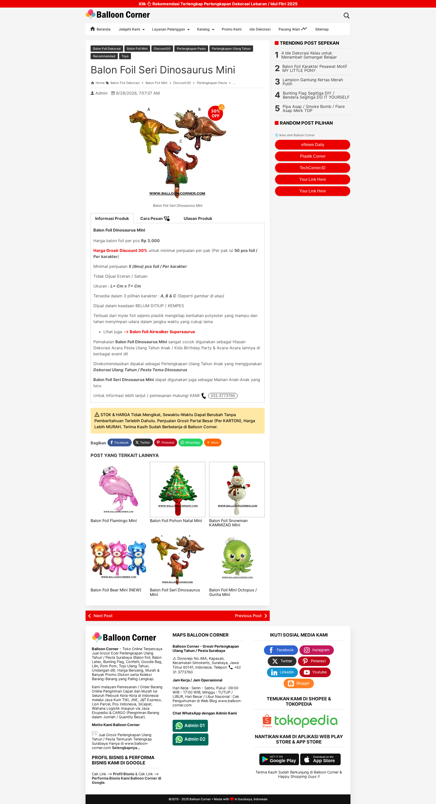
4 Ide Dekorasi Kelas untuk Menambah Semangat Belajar (309, 55)
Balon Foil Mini (137, 48)
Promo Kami (231, 29)
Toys (125, 56)
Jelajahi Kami (129, 29)
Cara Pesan (152, 218)
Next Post (103, 615)
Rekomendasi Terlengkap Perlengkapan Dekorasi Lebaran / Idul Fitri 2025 (218, 3)
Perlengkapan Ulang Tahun (231, 48)
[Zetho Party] (267, 727)
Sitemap (322, 29)
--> (159, 331)
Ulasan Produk (198, 218)
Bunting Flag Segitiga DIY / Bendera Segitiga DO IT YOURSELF (316, 95)
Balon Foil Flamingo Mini (114, 520)
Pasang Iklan (290, 29)
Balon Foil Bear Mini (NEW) (116, 589)
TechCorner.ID (312, 168)
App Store (324, 760)
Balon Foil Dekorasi (107, 48)
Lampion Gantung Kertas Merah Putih (313, 81)
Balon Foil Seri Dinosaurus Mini (163, 70)
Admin (101, 93)
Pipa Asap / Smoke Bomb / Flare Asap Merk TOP (314, 108)
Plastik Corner (312, 156)
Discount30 (162, 48)
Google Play (283, 760)
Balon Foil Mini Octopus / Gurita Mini (233, 592)
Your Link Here (312, 179)
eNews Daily (312, 144)
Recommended (104, 56)
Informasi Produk (112, 218)
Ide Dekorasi (260, 29)
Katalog (203, 29)
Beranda (103, 29)
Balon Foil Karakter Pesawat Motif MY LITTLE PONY (314, 68)
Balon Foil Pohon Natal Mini (176, 520)
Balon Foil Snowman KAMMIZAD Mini (228, 523)
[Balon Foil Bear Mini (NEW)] (118, 559)
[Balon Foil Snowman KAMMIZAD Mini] (237, 489)
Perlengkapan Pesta (191, 48)
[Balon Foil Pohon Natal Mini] (177, 489)
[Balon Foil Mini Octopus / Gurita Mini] (237, 559)
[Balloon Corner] (118, 15)
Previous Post (248, 615)
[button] (213, 442)
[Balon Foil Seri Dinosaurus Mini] (177, 559)
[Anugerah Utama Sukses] (306, 727)
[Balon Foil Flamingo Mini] (118, 489)
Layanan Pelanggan (168, 29)
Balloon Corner (200, 799)
